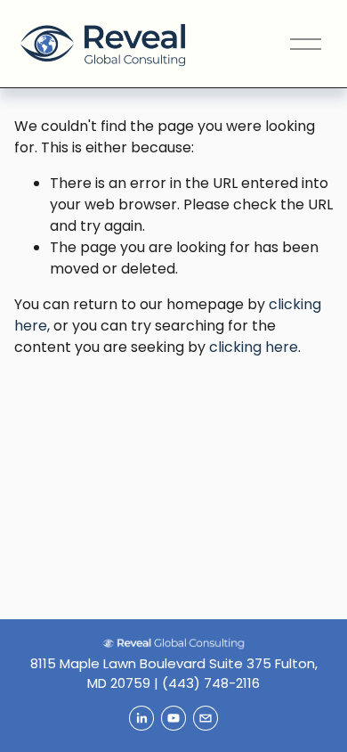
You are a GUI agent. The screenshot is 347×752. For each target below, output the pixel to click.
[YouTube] (173, 718)
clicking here (253, 347)
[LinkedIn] (141, 718)
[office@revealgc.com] (205, 718)
